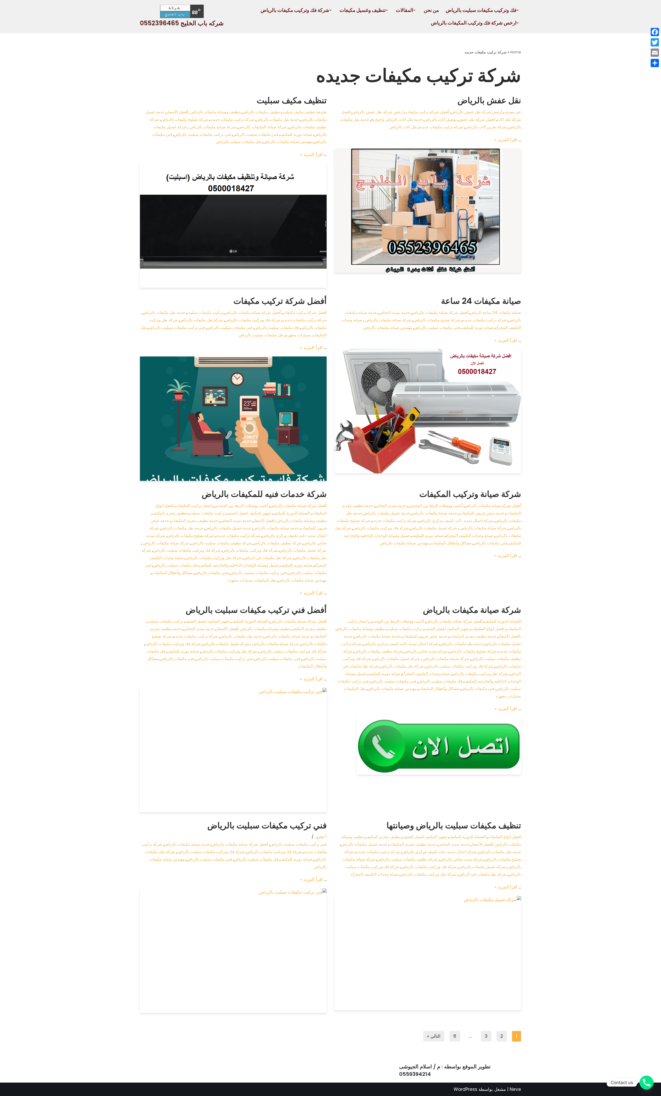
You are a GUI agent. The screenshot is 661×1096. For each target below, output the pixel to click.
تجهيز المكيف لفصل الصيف (248, 513)
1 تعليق (321, 836)
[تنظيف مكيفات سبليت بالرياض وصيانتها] (427, 953)
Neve (515, 1089)
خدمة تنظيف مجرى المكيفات (194, 520)
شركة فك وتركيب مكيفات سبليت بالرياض (187, 550)
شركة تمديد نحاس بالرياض (425, 651)
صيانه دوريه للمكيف (296, 134)
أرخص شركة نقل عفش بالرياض (476, 112)
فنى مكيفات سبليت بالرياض (255, 134)
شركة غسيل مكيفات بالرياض (433, 528)
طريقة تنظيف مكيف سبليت (304, 112)
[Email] (655, 52)
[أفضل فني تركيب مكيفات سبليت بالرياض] (233, 750)
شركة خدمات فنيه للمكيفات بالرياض (264, 494)
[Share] (655, 63)
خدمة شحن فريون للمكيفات (481, 513)
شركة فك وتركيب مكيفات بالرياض (252, 320)
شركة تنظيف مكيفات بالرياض (277, 543)
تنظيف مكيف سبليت (292, 100)
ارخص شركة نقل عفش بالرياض (377, 112)
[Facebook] (655, 32)
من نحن (431, 10)
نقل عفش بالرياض (489, 100)
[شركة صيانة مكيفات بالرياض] (427, 746)
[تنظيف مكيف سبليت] (233, 225)
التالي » (433, 1036)
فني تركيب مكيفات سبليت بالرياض (202, 134)
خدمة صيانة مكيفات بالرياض (434, 513)
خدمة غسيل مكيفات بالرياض (386, 513)
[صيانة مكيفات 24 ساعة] (427, 411)
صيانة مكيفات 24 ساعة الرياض (495, 312)
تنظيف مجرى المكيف (169, 513)
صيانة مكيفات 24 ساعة (481, 301)
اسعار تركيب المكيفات (193, 505)
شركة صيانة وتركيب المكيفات (470, 494)
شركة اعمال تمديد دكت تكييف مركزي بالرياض (455, 520)
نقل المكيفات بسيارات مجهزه (252, 580)
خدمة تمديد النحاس (394, 312)
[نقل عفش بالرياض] (427, 210)
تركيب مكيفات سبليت (205, 312)
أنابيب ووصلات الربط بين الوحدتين (435, 505)
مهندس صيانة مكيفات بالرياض (287, 141)
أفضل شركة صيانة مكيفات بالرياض (440, 312)
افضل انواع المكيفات (487, 628)
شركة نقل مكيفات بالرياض (201, 320)
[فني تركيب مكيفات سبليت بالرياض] (233, 950)
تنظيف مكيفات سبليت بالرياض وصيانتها (454, 825)
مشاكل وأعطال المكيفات (451, 543)
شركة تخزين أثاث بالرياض (486, 127)
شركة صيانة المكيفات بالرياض (262, 127)
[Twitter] (655, 42)
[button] (517, 10)
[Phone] (647, 1083)
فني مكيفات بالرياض (490, 543)
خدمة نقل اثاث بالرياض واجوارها (396, 119)
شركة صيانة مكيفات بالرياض (212, 127)
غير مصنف (512, 112)
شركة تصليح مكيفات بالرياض (184, 119)
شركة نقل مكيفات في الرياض (267, 557)
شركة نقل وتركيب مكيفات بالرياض (213, 557)
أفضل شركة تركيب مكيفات (427, 112)
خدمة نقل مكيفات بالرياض (277, 119)
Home (515, 52)
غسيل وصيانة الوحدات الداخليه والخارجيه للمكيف (239, 565)
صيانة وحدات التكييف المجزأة (469, 535)
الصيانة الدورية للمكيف (291, 513)
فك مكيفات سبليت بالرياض (276, 327)
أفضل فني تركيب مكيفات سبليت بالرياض (256, 610)
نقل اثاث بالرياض (403, 127)
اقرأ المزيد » (505, 140)
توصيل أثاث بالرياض (440, 119)
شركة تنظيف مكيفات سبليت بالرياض (221, 543)
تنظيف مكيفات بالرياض (261, 112)
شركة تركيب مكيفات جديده (441, 127)
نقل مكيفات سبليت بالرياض (238, 141)
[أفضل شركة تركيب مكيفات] (233, 418)
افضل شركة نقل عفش (476, 119)
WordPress (465, 1089)
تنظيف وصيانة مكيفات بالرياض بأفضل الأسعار (203, 112)
